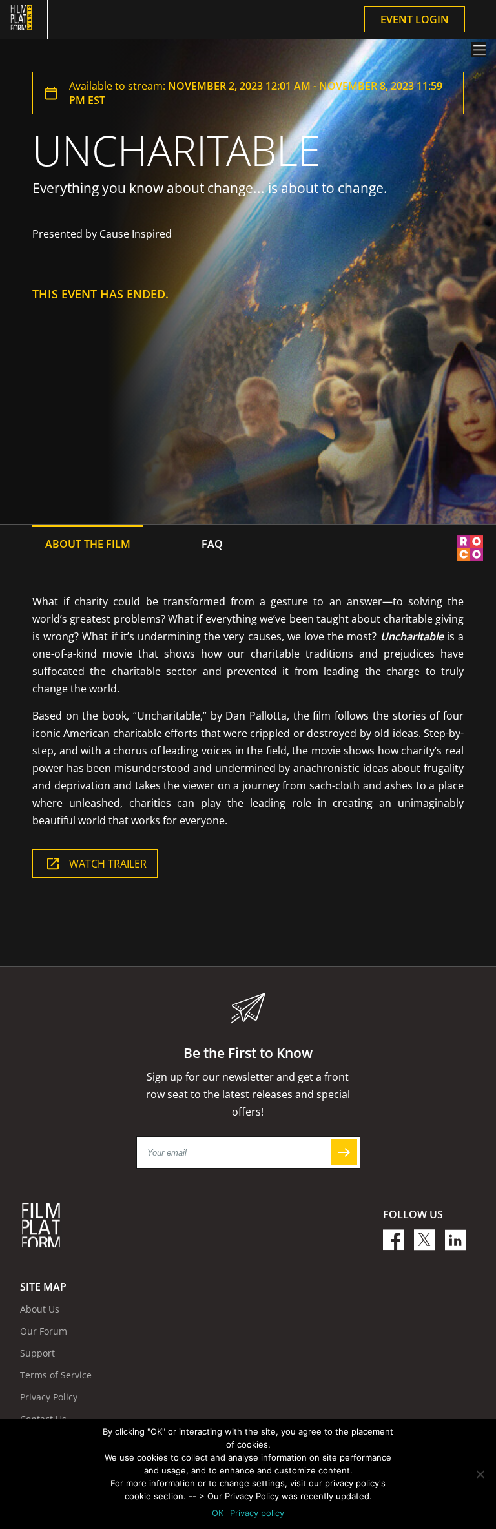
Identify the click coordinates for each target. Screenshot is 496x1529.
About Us (39, 1309)
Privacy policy (257, 1513)
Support (37, 1353)
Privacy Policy (49, 1397)
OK (217, 1513)
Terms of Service (56, 1375)
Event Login (414, 19)
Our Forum (43, 1331)
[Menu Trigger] (478, 49)
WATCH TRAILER (108, 864)
